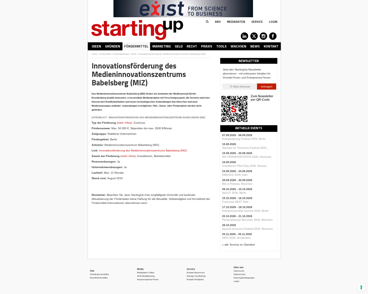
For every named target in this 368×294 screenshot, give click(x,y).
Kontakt (271, 46)
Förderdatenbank (121, 54)
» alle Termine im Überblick (238, 244)
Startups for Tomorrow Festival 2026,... (245, 147)
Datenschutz (240, 274)
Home (94, 54)
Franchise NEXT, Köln (235, 201)
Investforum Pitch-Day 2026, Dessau (244, 165)
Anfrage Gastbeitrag (196, 276)
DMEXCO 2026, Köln (235, 174)
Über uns (239, 267)
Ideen (96, 46)
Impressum (239, 271)
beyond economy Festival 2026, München (247, 228)
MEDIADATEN (236, 21)
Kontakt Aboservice (196, 272)
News (255, 46)
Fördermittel (136, 46)
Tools (221, 46)
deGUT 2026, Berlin (234, 192)
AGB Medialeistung (146, 276)
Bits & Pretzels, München (237, 183)
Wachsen (238, 46)
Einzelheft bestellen (99, 278)
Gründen (112, 46)
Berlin (133, 54)
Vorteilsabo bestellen (99, 274)
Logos (236, 281)
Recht (192, 46)
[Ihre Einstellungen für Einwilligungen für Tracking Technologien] (361, 287)
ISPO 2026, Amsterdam (236, 237)
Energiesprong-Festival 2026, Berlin (244, 138)
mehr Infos (124, 122)
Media (140, 269)
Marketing (161, 46)
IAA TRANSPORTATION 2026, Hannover (247, 156)
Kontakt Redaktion (195, 279)
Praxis (206, 46)
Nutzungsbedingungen (244, 278)
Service (257, 21)
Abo (218, 21)
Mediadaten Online (145, 272)
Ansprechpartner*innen (148, 279)
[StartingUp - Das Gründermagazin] (137, 30)
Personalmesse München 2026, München (247, 219)
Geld (179, 46)
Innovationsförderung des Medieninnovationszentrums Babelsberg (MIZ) (173, 54)
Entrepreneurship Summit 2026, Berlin (245, 210)
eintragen (266, 86)
